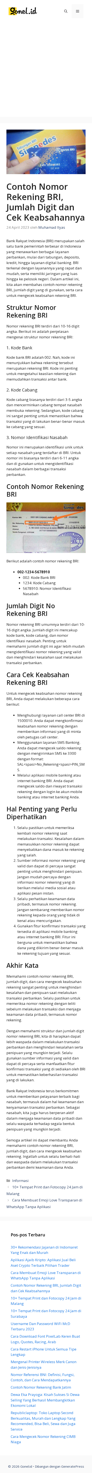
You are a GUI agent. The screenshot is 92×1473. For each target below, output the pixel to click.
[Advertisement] (46, 71)
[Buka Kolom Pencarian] (66, 11)
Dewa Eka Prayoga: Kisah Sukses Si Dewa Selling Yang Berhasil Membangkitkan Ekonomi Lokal (45, 1400)
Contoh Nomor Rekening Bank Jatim (41, 1387)
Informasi (20, 1180)
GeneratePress (72, 1466)
